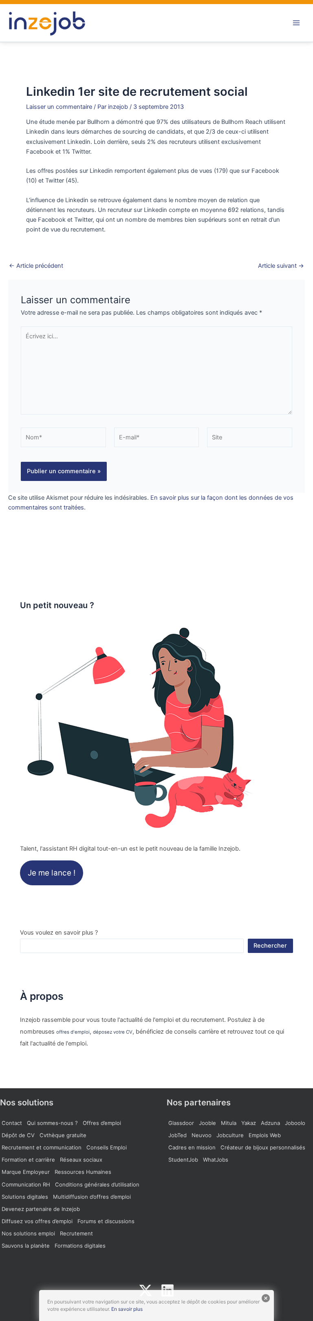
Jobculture (230, 1135)
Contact (12, 1123)
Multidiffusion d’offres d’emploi (92, 1196)
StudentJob (183, 1159)
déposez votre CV (112, 1032)
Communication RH (26, 1184)
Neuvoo (202, 1135)
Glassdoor (181, 1123)
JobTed (177, 1135)
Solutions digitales (25, 1196)
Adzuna (270, 1123)
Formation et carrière (28, 1159)
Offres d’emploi (102, 1123)
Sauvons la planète (26, 1245)
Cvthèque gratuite (63, 1135)
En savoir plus (127, 1309)
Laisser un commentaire (59, 106)
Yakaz (248, 1123)
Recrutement (76, 1233)
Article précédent (36, 266)
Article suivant (281, 266)
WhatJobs (215, 1159)
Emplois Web (265, 1135)
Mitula (228, 1123)
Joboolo (295, 1123)
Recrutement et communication (42, 1147)
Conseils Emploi (106, 1147)
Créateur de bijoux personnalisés (262, 1147)
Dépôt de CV (18, 1135)
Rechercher (270, 945)
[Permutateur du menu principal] (296, 22)
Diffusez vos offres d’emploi (37, 1221)
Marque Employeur (26, 1172)
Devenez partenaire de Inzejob (41, 1209)
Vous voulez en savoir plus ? (59, 932)
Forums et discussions (105, 1221)
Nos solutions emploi (28, 1233)
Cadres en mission (192, 1147)
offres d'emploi (73, 1032)
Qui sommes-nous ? (52, 1123)
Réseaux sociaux (81, 1159)
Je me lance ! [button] (51, 873)
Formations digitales (80, 1245)
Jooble (207, 1123)
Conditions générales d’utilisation (97, 1184)
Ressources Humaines (83, 1172)
